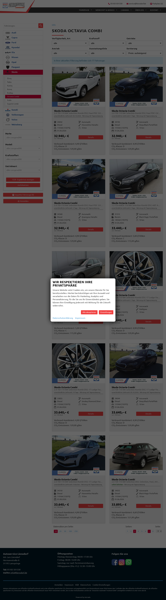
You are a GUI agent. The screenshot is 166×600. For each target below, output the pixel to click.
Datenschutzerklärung (63, 318)
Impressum (80, 318)
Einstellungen (106, 312)
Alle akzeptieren (89, 312)
